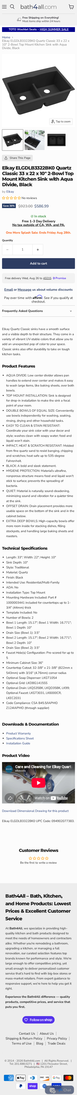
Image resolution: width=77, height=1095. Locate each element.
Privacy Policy (57, 1038)
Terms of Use (22, 1043)
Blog (39, 1043)
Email (8, 289)
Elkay (10, 192)
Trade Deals (57, 1043)
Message (24, 289)
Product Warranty (18, 733)
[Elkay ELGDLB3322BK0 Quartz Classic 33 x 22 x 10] (12, 140)
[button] (12, 198)
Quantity (7, 240)
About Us (47, 1033)
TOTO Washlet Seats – (39, 29)
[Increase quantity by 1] (38, 249)
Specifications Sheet (20, 738)
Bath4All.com (32, 1061)
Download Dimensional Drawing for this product (35, 811)
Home (6, 37)
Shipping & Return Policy (24, 1038)
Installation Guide (18, 743)
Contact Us (27, 1033)
